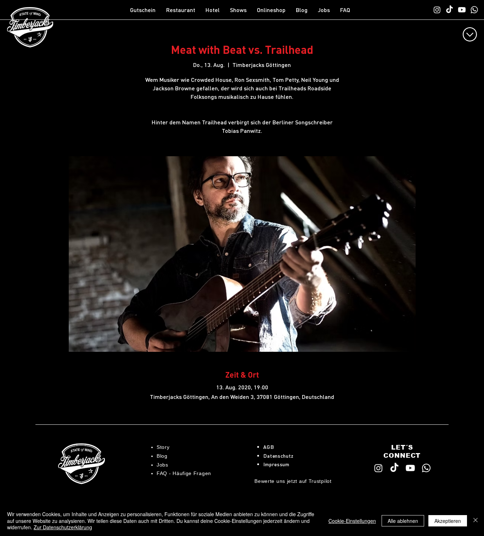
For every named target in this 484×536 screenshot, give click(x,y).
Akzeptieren (447, 520)
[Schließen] (475, 520)
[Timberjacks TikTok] (449, 9)
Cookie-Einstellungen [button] (352, 520)
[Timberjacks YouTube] (461, 9)
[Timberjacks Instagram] (437, 9)
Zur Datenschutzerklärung (63, 527)
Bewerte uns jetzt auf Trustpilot (292, 481)
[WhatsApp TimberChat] (474, 9)
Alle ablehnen (403, 520)
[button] (182, 10)
